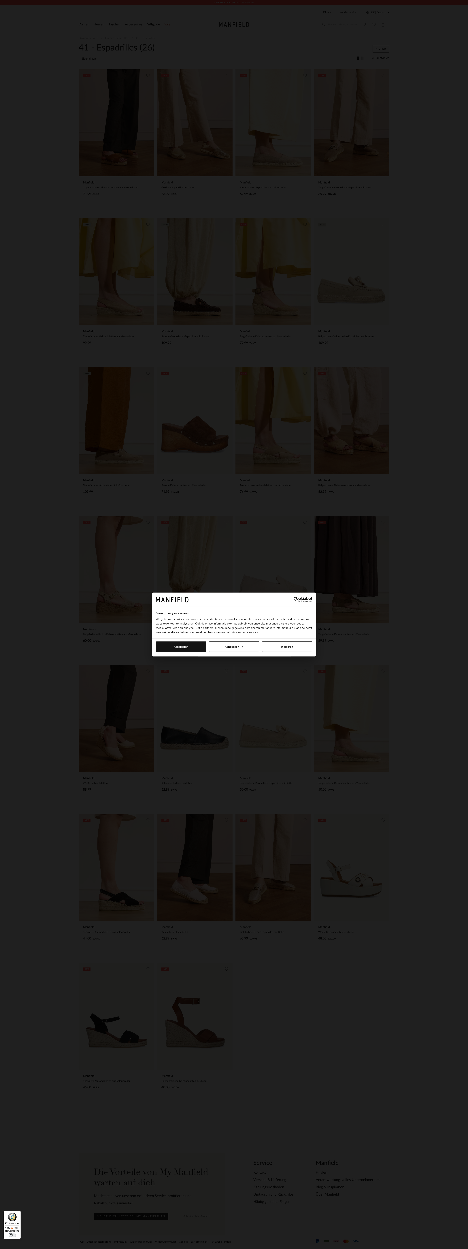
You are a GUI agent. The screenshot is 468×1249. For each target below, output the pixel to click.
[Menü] (18, 1213)
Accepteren (181, 646)
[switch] (12, 1235)
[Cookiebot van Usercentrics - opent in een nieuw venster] (296, 599)
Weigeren (287, 646)
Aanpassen (232, 646)
